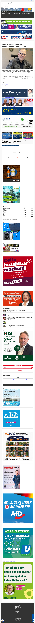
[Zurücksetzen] (33, 621)
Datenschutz (17, 613)
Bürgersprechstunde (5, 145)
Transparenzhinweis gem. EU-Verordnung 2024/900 (9, 24)
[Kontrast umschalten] (33, 619)
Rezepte (23, 13)
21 (30, 381)
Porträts (16, 608)
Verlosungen (28, 13)
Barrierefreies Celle (18, 618)
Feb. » (31, 385)
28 (30, 382)
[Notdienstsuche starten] (31, 367)
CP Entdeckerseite (15, 13)
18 (17, 381)
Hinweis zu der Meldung (5, 84)
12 (22, 380)
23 (9, 382)
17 (13, 381)
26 (22, 382)
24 (13, 382)
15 (4, 381)
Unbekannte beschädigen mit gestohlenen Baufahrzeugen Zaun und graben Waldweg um (17, 141)
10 (13, 380)
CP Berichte (8, 13)
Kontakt (2, 16)
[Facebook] (27, 0)
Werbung (16, 612)
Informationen (17, 606)
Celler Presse (17, 604)
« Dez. (4, 385)
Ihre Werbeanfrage (18, 607)
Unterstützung (17, 611)
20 (26, 381)
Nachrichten (3, 13)
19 (22, 381)
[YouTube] (31, 0)
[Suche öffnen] (33, 15)
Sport (20, 13)
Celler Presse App (18, 605)
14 (30, 380)
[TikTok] (30, 0)
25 (17, 382)
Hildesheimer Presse (18, 619)
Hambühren (8, 41)
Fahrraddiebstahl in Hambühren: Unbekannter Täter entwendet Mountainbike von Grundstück (7, 141)
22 (4, 382)
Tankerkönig (5, 219)
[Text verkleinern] (33, 617)
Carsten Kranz (11, 145)
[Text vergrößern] (33, 615)
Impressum (16, 614)
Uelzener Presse (17, 620)
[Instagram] (28, 0)
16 (9, 381)
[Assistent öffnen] (2, 620)
